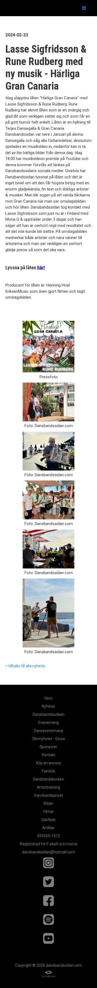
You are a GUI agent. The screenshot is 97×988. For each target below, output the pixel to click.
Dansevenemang (48, 730)
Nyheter (48, 706)
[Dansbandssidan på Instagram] (48, 865)
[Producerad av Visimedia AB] (48, 974)
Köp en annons (48, 763)
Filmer (48, 811)
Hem (48, 698)
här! (41, 267)
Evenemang (48, 722)
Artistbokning (48, 787)
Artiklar (48, 828)
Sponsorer (48, 747)
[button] (84, 8)
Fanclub (48, 771)
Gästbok (48, 819)
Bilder (48, 803)
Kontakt (48, 755)
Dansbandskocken (48, 779)
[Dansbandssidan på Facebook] (48, 903)
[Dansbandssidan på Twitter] (48, 884)
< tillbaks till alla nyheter (25, 666)
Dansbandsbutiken (48, 714)
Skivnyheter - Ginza (48, 739)
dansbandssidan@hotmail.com (48, 852)
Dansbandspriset (48, 795)
